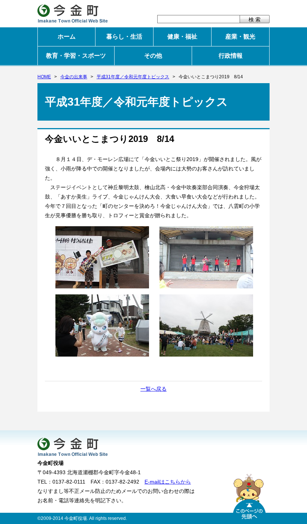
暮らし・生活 (124, 36)
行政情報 (231, 55)
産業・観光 (240, 36)
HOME (44, 76)
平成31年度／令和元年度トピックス (133, 76)
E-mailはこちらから (168, 482)
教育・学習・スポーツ (76, 55)
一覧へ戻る (153, 389)
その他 (153, 55)
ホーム (67, 36)
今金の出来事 (73, 76)
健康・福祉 (182, 36)
